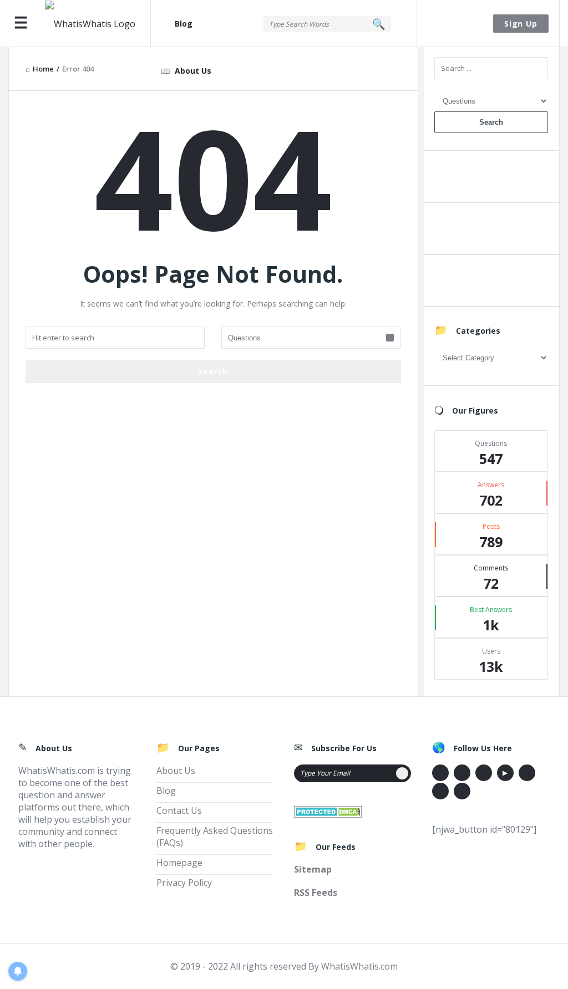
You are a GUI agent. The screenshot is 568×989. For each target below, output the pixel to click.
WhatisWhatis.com (359, 966)
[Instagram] (527, 772)
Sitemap (313, 869)
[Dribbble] (483, 772)
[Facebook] (440, 772)
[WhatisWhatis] (98, 23)
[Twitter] (462, 772)
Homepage (179, 863)
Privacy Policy (184, 882)
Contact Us (179, 810)
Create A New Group (491, 283)
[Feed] (462, 791)
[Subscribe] (402, 773)
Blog (183, 23)
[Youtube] (505, 772)
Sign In (456, 23)
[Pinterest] (440, 791)
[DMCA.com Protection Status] (328, 810)
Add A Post (491, 231)
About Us (193, 70)
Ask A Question (491, 179)
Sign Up (520, 23)
